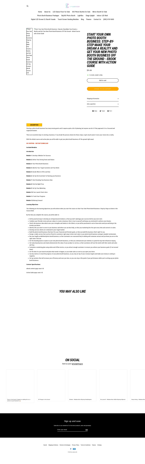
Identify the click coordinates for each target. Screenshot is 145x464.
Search (45, 445)
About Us (47, 12)
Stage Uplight (90, 16)
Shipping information (93, 98)
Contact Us (97, 19)
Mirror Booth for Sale (100, 12)
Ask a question (91, 104)
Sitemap (99, 445)
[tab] (34, 124)
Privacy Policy (75, 445)
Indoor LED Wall (102, 16)
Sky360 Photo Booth (68, 16)
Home (40, 12)
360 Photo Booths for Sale (81, 12)
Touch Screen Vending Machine (68, 19)
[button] (103, 84)
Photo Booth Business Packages (48, 16)
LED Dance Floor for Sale (61, 12)
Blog (82, 19)
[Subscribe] (86, 430)
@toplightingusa (77, 364)
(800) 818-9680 (108, 19)
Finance (88, 19)
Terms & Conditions (85, 445)
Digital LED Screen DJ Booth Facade (43, 19)
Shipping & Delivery (53, 445)
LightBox (80, 16)
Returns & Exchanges (65, 445)
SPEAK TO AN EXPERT (102, 89)
